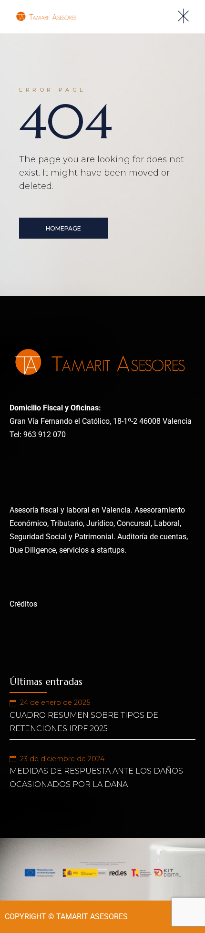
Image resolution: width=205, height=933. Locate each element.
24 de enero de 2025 (55, 702)
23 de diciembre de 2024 (62, 759)
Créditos (23, 603)
